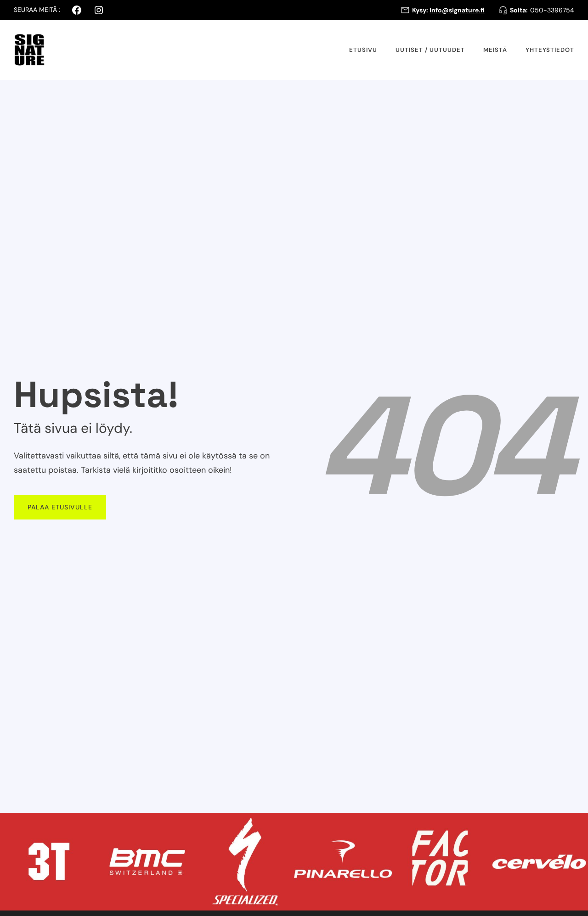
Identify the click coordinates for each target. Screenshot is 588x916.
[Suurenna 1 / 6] (85, 824)
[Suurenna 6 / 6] (576, 824)
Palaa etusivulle (60, 507)
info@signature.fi (457, 10)
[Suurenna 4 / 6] (379, 824)
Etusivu (363, 50)
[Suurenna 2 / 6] (184, 824)
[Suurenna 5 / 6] (478, 824)
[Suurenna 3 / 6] (282, 824)
